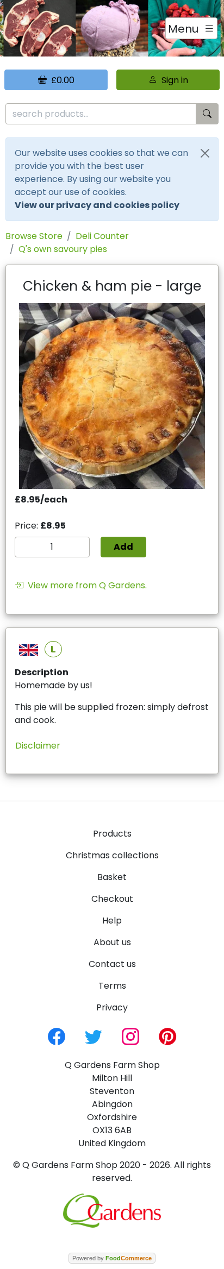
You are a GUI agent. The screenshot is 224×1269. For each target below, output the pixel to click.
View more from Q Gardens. (85, 585)
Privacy (112, 1007)
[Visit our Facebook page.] (56, 1035)
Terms (112, 985)
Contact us (112, 964)
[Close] (205, 153)
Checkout (112, 899)
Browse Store (34, 236)
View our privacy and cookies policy (97, 205)
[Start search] (207, 113)
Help (112, 920)
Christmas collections (112, 855)
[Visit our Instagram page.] (130, 1035)
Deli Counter (102, 236)
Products (112, 833)
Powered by (112, 1258)
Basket (112, 877)
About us (112, 942)
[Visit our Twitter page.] (93, 1035)
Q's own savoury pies (62, 249)
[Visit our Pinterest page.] (167, 1035)
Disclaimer (37, 745)
